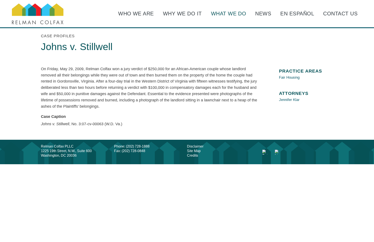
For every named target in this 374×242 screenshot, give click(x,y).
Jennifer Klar (289, 100)
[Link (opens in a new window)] (265, 152)
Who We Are (136, 13)
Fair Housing (289, 77)
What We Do (228, 13)
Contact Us (340, 13)
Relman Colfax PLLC (57, 146)
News (263, 13)
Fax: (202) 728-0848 (129, 151)
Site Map (194, 151)
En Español (297, 13)
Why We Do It (182, 13)
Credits (192, 155)
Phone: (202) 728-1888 (132, 146)
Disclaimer (195, 146)
